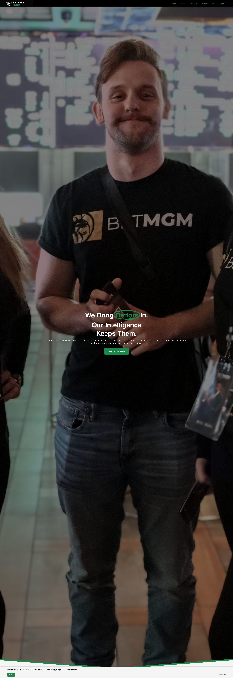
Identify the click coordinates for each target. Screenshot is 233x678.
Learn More (222, 675)
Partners (193, 4)
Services (183, 4)
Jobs (213, 4)
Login (222, 4)
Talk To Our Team (116, 351)
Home (173, 4)
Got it (11, 675)
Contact (204, 4)
